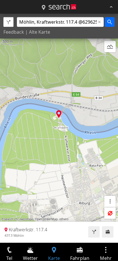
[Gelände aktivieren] (110, 46)
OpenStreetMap (46, 219)
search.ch (11, 219)
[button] (59, 114)
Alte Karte (39, 32)
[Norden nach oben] (110, 60)
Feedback (13, 32)
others (63, 219)
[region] (59, 128)
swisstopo (26, 219)
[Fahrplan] (107, 232)
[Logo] (62, 7)
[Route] (94, 232)
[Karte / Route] (43, 8)
